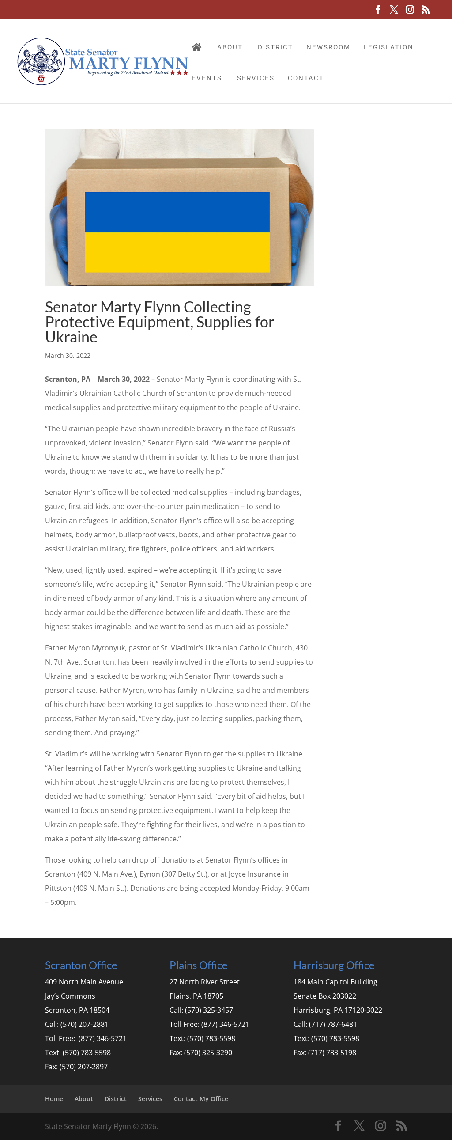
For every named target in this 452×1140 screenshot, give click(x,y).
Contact (306, 78)
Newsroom (328, 47)
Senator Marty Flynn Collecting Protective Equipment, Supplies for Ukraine (160, 321)
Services (256, 78)
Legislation (389, 47)
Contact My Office (201, 1098)
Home (54, 1098)
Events (207, 78)
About (230, 47)
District (275, 47)
